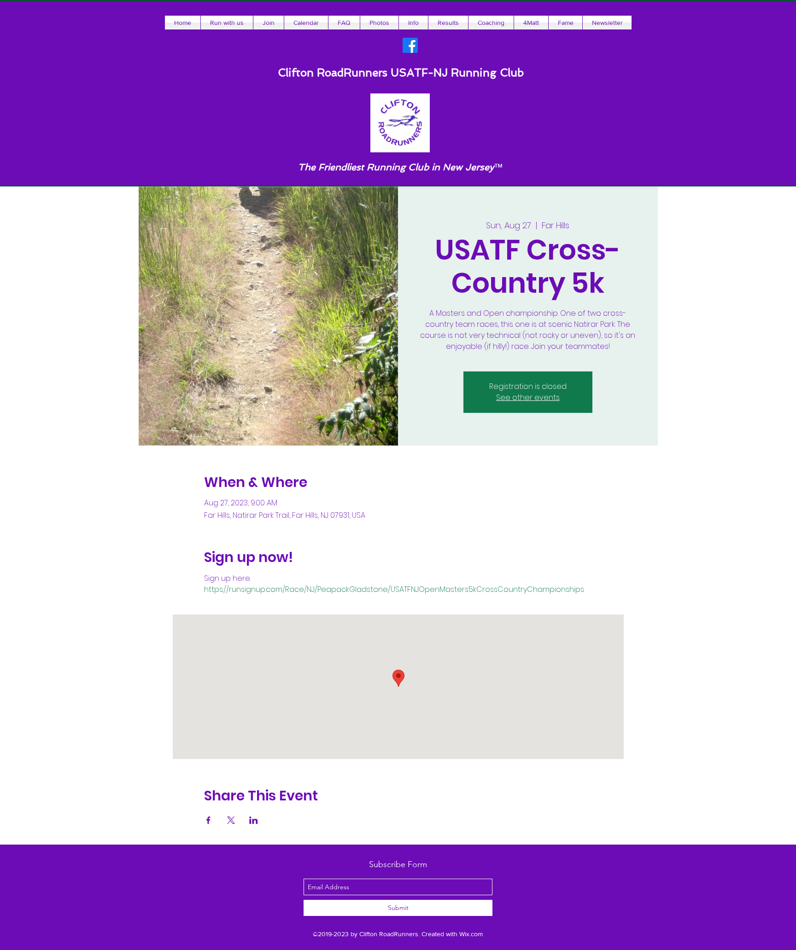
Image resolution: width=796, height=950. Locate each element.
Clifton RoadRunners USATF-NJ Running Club (401, 72)
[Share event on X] (231, 820)
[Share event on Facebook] (208, 820)
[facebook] (410, 45)
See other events (528, 397)
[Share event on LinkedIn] (253, 820)
